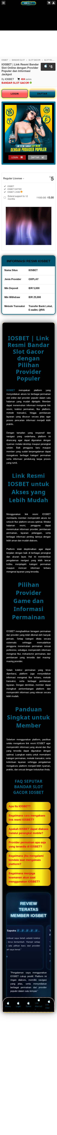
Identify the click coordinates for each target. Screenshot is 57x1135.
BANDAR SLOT (18, 60)
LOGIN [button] (14, 157)
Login (18, 1006)
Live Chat (47, 1006)
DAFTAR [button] (35, 157)
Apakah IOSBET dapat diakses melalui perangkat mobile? (28, 831)
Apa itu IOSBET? (20, 806)
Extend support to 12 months (31, 197)
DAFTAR (42, 93)
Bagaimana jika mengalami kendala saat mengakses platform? (26, 860)
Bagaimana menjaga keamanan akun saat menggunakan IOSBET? (24, 877)
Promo (8, 1006)
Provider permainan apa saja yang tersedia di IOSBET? (27, 844)
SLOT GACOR (34, 60)
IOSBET (5, 60)
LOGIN (15, 93)
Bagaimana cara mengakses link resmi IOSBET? (27, 817)
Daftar (28, 1006)
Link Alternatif (38, 1006)
